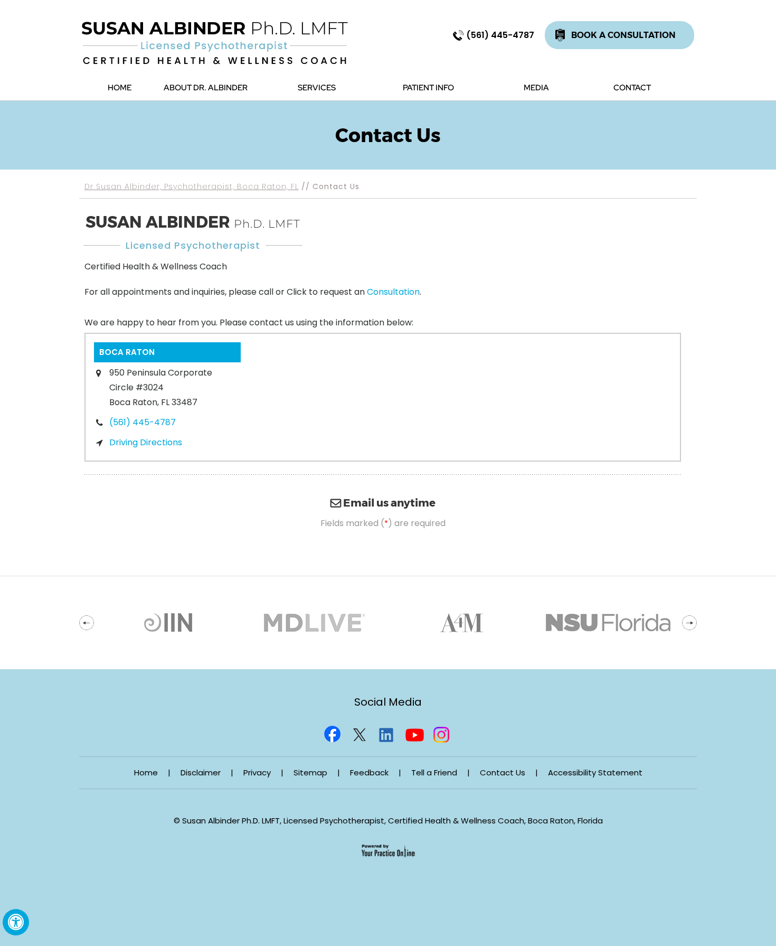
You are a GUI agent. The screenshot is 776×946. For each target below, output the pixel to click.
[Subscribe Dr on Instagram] (442, 732)
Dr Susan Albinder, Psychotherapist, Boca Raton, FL (191, 186)
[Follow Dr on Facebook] (333, 732)
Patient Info (428, 87)
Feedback (369, 772)
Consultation (393, 292)
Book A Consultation (623, 35)
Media (536, 87)
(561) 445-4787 (500, 35)
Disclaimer (201, 772)
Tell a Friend (434, 772)
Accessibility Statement (595, 772)
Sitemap (310, 772)
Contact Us (502, 772)
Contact (632, 87)
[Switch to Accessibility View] (16, 922)
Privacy (257, 772)
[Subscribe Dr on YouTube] (415, 732)
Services (317, 87)
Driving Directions (145, 442)
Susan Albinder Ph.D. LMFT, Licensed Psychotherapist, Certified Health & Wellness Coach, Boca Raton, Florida (392, 820)
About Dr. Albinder (206, 87)
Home (119, 87)
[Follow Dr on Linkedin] (388, 732)
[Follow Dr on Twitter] (360, 732)
